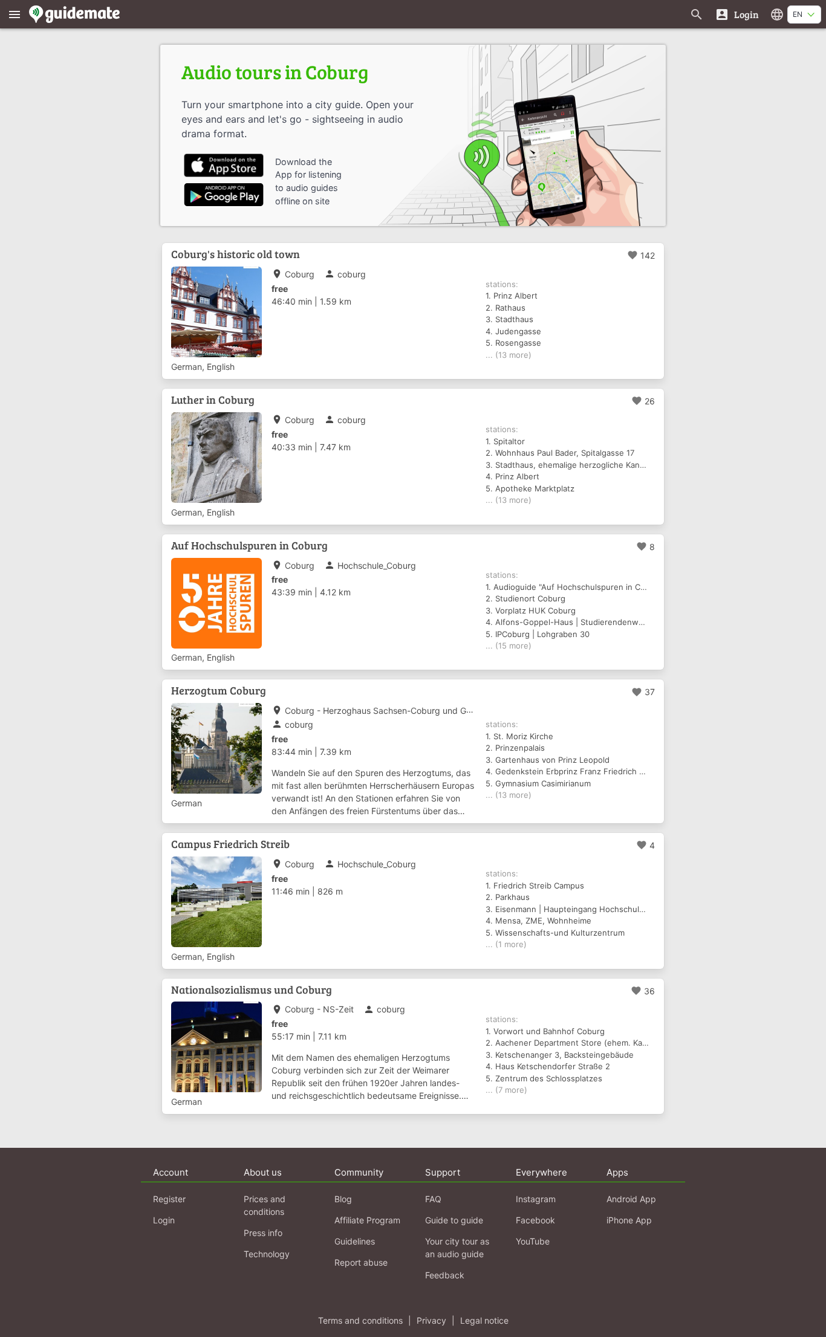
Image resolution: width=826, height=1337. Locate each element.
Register (169, 1199)
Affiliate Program (367, 1220)
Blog (343, 1199)
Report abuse (361, 1262)
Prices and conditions (264, 1205)
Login (164, 1220)
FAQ (433, 1199)
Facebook (535, 1220)
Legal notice (484, 1320)
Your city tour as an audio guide (457, 1247)
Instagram (536, 1199)
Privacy (431, 1320)
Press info (263, 1233)
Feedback (444, 1275)
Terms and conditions (360, 1320)
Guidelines (354, 1241)
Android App (631, 1199)
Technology (267, 1254)
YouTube (533, 1241)
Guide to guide (454, 1220)
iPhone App (629, 1220)
